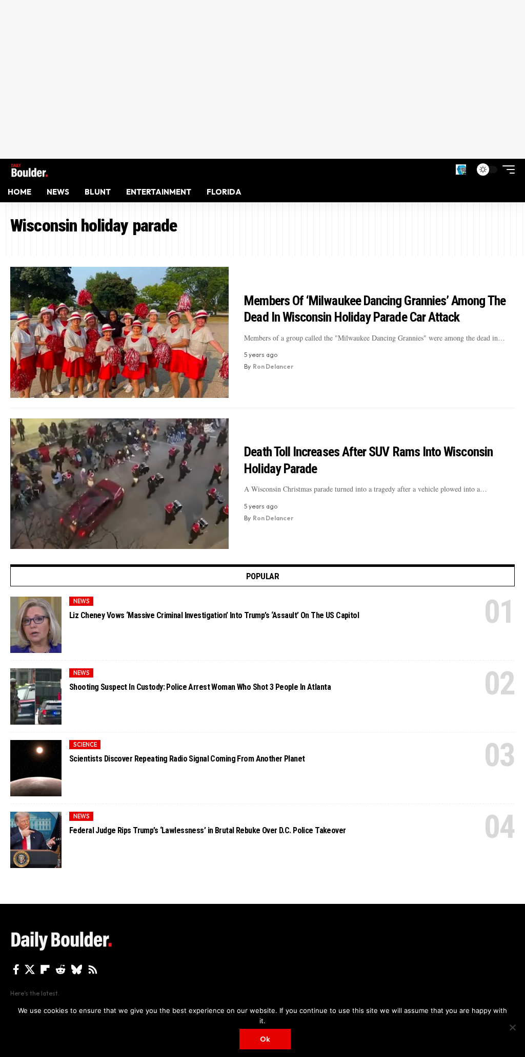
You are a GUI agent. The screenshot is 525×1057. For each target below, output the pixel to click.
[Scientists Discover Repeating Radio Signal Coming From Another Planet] (36, 768)
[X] (29, 969)
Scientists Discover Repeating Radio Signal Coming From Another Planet (187, 759)
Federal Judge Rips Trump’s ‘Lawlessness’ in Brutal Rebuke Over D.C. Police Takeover (207, 830)
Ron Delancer (273, 366)
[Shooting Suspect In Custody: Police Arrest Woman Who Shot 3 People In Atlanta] (36, 696)
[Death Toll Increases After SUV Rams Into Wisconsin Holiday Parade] (119, 483)
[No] (512, 1027)
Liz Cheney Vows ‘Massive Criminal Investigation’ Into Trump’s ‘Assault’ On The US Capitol (214, 615)
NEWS (81, 601)
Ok (265, 1039)
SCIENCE (85, 744)
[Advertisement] (262, 79)
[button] (461, 169)
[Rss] (92, 969)
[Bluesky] (76, 969)
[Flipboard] (45, 969)
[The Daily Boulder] (29, 169)
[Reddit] (60, 969)
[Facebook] (16, 969)
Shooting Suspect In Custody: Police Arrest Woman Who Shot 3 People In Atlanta (200, 687)
